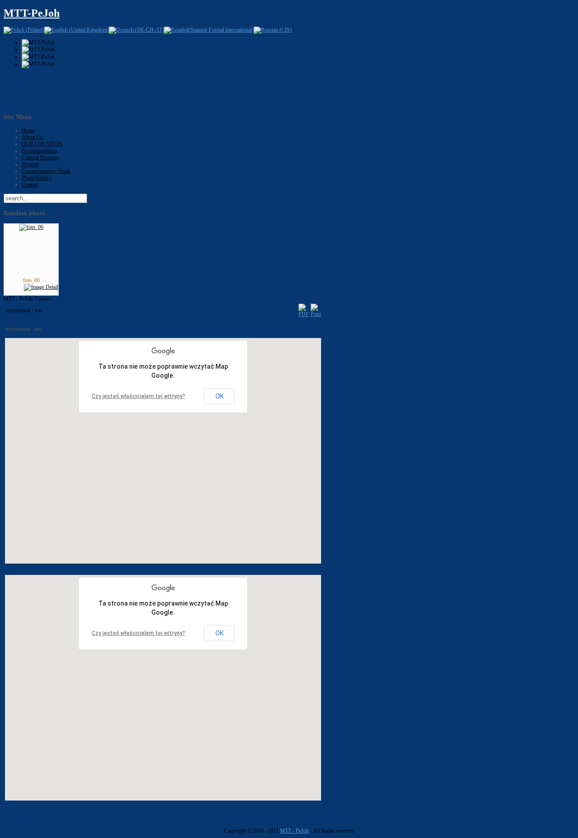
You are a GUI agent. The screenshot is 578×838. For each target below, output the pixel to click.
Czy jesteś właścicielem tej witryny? (138, 396)
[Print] (316, 314)
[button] (169, 443)
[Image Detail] (41, 287)
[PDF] (303, 314)
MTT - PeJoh (294, 831)
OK (219, 396)
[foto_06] (31, 227)
